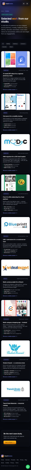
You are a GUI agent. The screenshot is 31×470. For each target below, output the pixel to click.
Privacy (12, 462)
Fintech (11, 46)
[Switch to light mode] (23, 3)
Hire (18, 459)
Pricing (21, 459)
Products (13, 459)
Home (2, 11)
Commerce (23, 43)
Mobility (8, 43)
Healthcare (15, 43)
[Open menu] (27, 3)
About (2, 462)
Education (4, 46)
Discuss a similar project (9, 89)
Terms (17, 462)
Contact (7, 462)
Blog (26, 459)
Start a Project (9, 442)
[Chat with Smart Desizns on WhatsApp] (28, 467)
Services (7, 459)
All (2, 43)
